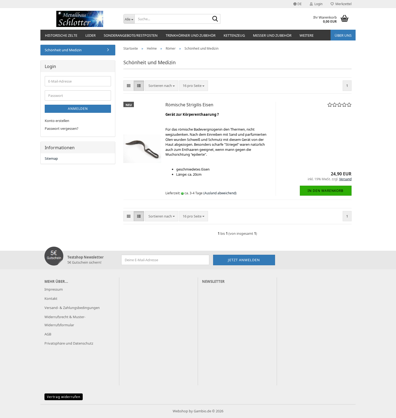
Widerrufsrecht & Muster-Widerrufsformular (64, 320)
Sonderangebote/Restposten (131, 35)
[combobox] (161, 85)
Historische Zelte (61, 35)
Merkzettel (343, 4)
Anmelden (78, 108)
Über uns (343, 35)
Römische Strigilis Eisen (189, 105)
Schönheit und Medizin (63, 49)
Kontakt (50, 298)
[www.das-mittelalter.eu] (79, 19)
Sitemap (51, 158)
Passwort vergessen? (61, 128)
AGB (47, 334)
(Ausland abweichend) (220, 193)
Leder (90, 35)
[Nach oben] (381, 410)
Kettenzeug (234, 35)
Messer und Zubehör (272, 35)
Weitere (307, 35)
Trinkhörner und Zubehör (191, 35)
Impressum (53, 289)
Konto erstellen (57, 120)
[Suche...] (215, 19)
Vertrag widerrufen (63, 397)
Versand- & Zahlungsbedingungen (72, 307)
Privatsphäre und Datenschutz (68, 343)
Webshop (180, 411)
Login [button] (317, 4)
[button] (297, 4)
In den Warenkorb (325, 190)
